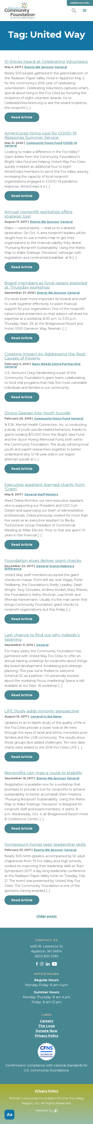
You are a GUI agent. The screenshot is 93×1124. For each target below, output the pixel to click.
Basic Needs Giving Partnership (56, 364)
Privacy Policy (46, 1036)
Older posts (46, 916)
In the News (53, 716)
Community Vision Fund (44, 143)
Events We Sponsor (39, 67)
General (61, 67)
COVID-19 (70, 143)
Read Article (22, 117)
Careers (46, 1021)
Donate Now (46, 1031)
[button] (84, 10)
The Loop (46, 1026)
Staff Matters (47, 494)
